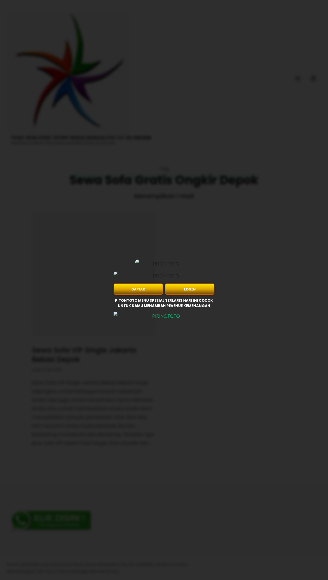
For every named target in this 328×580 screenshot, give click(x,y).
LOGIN (190, 289)
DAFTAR (138, 289)
